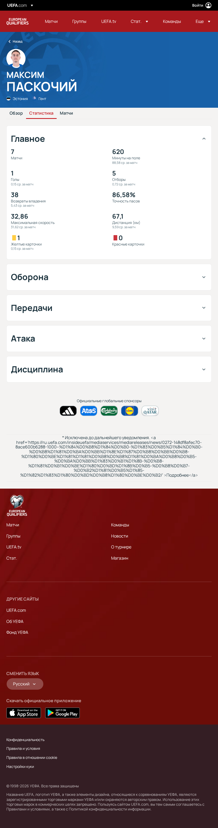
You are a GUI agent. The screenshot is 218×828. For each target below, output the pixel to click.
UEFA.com (16, 610)
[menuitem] (51, 21)
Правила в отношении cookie (31, 757)
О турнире (121, 547)
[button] (139, 21)
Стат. (11, 558)
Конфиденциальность (25, 739)
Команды (120, 525)
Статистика (41, 113)
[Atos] (88, 411)
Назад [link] (17, 41)
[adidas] (68, 411)
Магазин (119, 558)
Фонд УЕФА (17, 632)
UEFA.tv (13, 547)
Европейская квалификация (17, 21)
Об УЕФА (14, 621)
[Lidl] (129, 411)
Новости (119, 536)
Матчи (66, 113)
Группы (13, 536)
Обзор (16, 113)
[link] (51, 21)
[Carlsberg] (109, 411)
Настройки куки (20, 766)
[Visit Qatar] (150, 411)
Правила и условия (23, 748)
